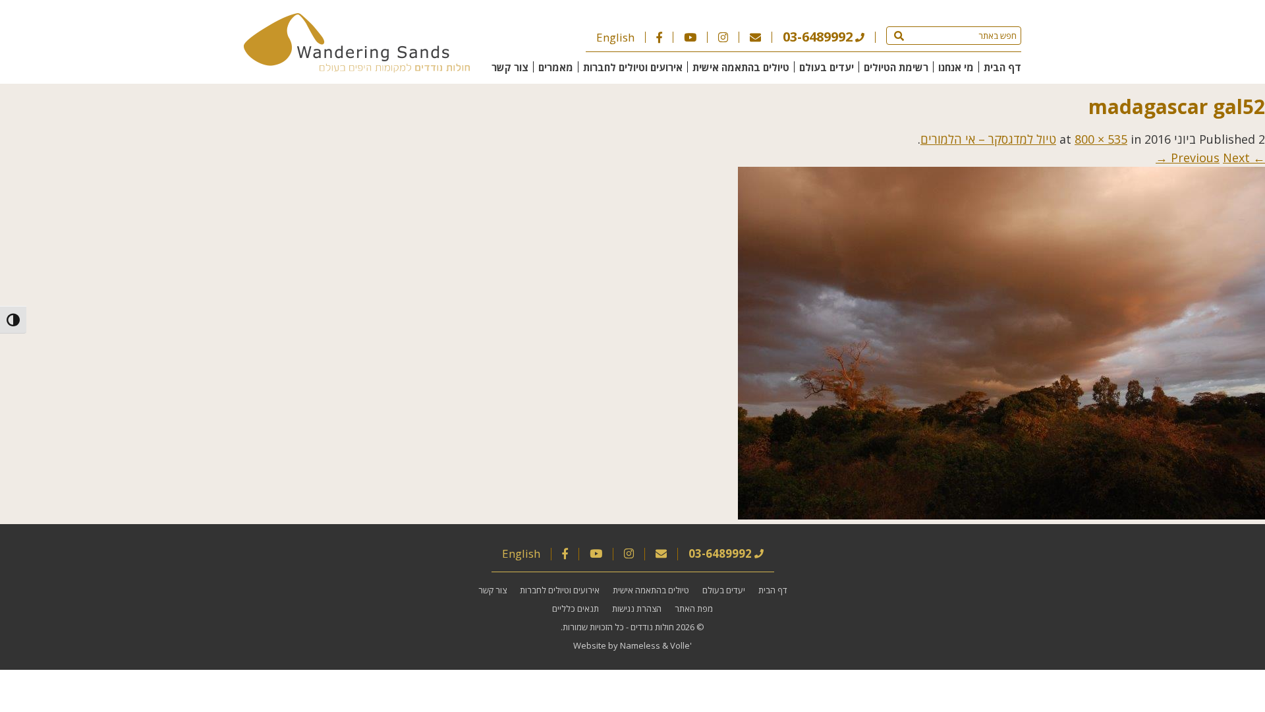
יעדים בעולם (826, 67)
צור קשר (510, 67)
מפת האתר (694, 608)
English (615, 37)
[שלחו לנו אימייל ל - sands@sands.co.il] (755, 37)
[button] (899, 35)
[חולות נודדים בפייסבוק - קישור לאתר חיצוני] (659, 37)
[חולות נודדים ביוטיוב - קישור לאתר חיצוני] (690, 37)
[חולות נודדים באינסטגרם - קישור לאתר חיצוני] (723, 37)
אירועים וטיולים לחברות (633, 67)
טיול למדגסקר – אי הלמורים (988, 139)
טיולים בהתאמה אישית (740, 67)
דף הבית (1002, 67)
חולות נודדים (652, 627)
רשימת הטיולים (896, 67)
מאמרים (555, 67)
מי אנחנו (956, 67)
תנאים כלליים (575, 608)
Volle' (681, 645)
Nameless (640, 645)
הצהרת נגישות (636, 608)
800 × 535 (1101, 139)
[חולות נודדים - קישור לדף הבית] (357, 68)
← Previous (1218, 157)
